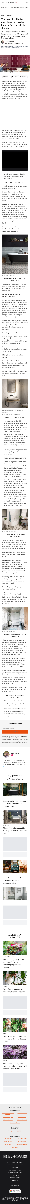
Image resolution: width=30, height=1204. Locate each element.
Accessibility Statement (15, 1162)
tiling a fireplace (12, 452)
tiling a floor (17, 701)
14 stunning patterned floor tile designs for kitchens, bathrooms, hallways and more (14, 714)
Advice (22, 43)
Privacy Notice (22, 737)
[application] (15, 158)
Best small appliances (22, 1144)
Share (6, 76)
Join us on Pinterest (8, 1120)
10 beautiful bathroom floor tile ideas (15, 709)
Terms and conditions (15, 1172)
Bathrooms (9, 15)
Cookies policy (15, 1177)
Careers (15, 1180)
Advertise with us (11, 1130)
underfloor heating (14, 481)
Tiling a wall (7, 701)
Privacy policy (15, 1175)
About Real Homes (18, 1130)
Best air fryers (8, 1144)
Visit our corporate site (23, 1198)
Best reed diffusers (22, 1141)
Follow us (16, 76)
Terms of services (20, 736)
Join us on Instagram (8, 1117)
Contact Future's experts (15, 1165)
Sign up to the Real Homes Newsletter (8, 1113)
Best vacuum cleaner (22, 1138)
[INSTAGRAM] (12, 755)
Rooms (2, 15)
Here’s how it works (14, 47)
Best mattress (8, 1138)
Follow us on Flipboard (15, 1123)
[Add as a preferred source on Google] (15, 1191)
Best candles (15, 1147)
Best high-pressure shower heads (19, 7)
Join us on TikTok (22, 1117)
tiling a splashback (21, 450)
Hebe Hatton (10, 41)
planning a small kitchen (18, 667)
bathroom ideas (7, 146)
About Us (15, 1167)
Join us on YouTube (22, 1113)
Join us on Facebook (22, 1120)
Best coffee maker (8, 1141)
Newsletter (24, 76)
